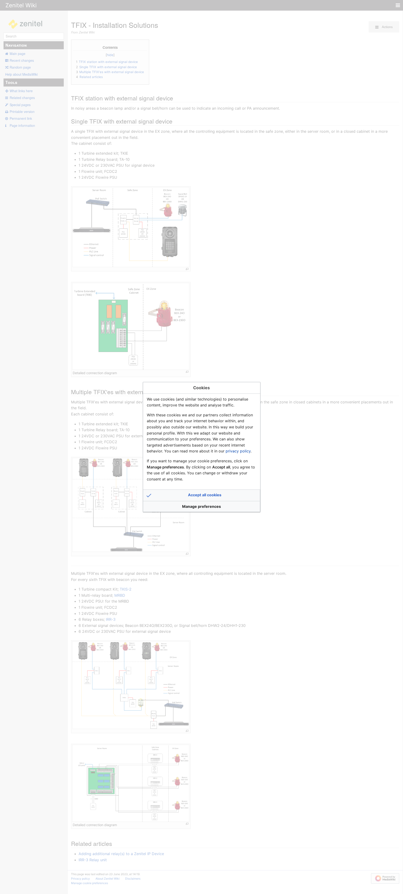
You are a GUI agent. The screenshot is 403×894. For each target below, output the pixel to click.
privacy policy (238, 451)
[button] (201, 495)
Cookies (201, 387)
